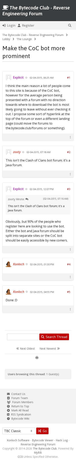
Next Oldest (27, 348)
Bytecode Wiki (19, 418)
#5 (68, 292)
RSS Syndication (20, 414)
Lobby (6, 39)
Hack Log (62, 440)
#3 (68, 189)
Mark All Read (19, 410)
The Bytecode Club (45, 448)
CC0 (20, 456)
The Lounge (24, 39)
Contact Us (17, 394)
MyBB (38, 452)
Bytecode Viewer (42, 440)
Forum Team (19, 398)
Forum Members (22, 402)
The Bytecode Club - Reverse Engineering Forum (33, 35)
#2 (68, 152)
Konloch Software (18, 440)
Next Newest (48, 348)
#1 (68, 77)
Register (27, 25)
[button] (70, 25)
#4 (68, 264)
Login (10, 25)
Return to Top (19, 406)
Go (44, 431)
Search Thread (55, 337)
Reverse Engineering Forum (38, 444)
